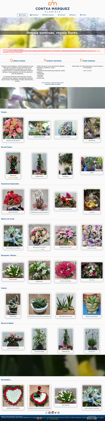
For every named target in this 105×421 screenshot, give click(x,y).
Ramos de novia (7, 219)
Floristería (35, 15)
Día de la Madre (7, 323)
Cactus (4, 288)
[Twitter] (55, 412)
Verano (4, 112)
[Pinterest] (58, 412)
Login (3, 416)
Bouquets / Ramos (8, 255)
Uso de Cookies (19, 416)
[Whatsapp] (46, 412)
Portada (23, 15)
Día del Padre (6, 147)
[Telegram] (49, 412)
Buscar (73, 15)
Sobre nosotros (87, 70)
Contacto (62, 15)
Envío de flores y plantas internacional (52, 82)
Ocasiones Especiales (10, 184)
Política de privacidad (10, 416)
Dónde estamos (48, 15)
